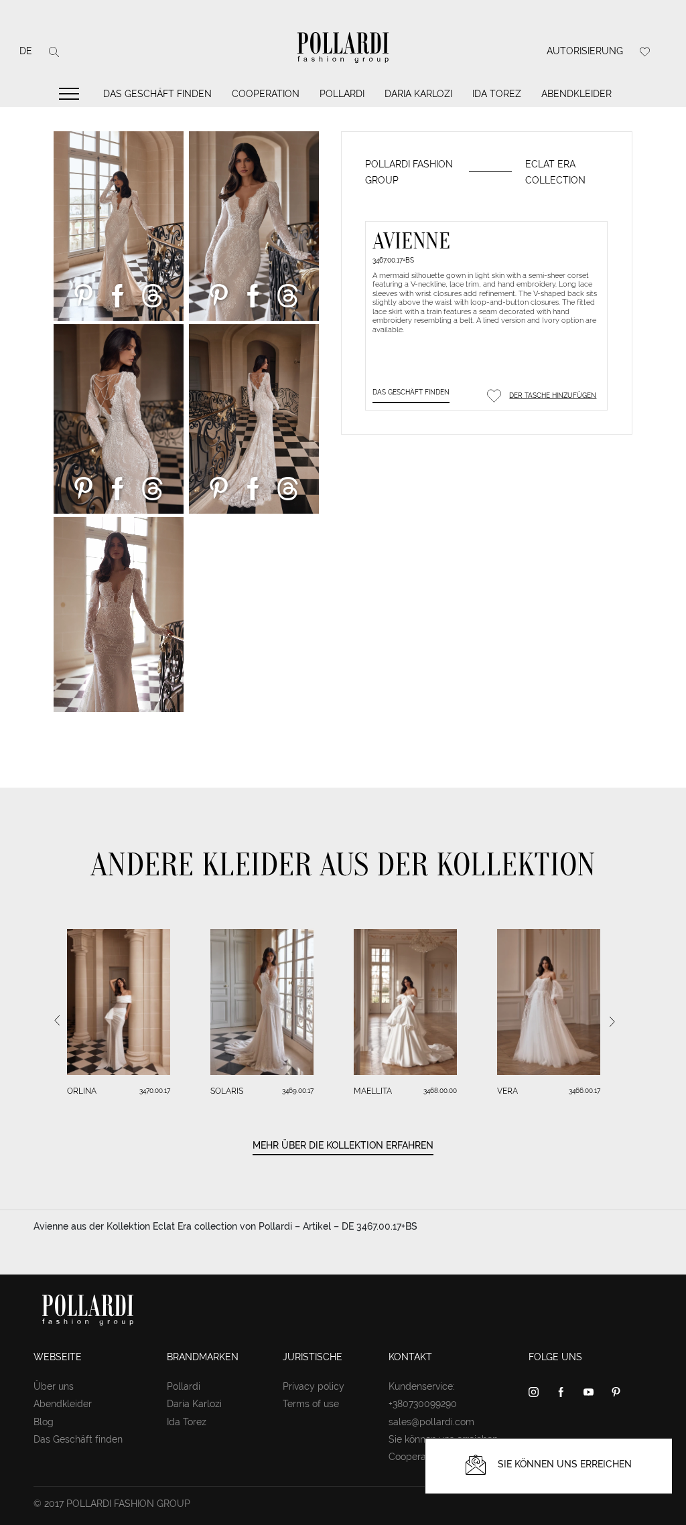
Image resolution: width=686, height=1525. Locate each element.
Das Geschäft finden (157, 93)
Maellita (373, 1091)
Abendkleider (576, 93)
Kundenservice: (422, 1386)
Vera (507, 1091)
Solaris (226, 1091)
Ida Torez (496, 93)
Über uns (53, 1386)
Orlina (81, 1091)
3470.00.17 (154, 1090)
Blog (43, 1422)
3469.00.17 (298, 1090)
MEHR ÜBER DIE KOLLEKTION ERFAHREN (343, 1145)
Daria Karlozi (418, 93)
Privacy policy (313, 1386)
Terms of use (311, 1403)
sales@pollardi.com (431, 1422)
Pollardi (342, 93)
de (25, 51)
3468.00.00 (440, 1090)
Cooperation (265, 93)
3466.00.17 (584, 1090)
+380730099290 (423, 1403)
